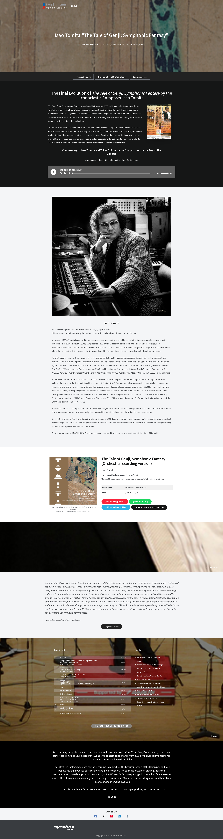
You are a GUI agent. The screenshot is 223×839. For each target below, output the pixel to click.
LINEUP (74, 6)
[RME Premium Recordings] (54, 5)
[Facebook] (95, 816)
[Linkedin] (119, 816)
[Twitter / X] (103, 816)
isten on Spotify (141, 501)
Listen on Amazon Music (117, 507)
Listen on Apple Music (116, 501)
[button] (83, 77)
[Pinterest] (111, 816)
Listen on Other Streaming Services (149, 507)
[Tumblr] (127, 816)
